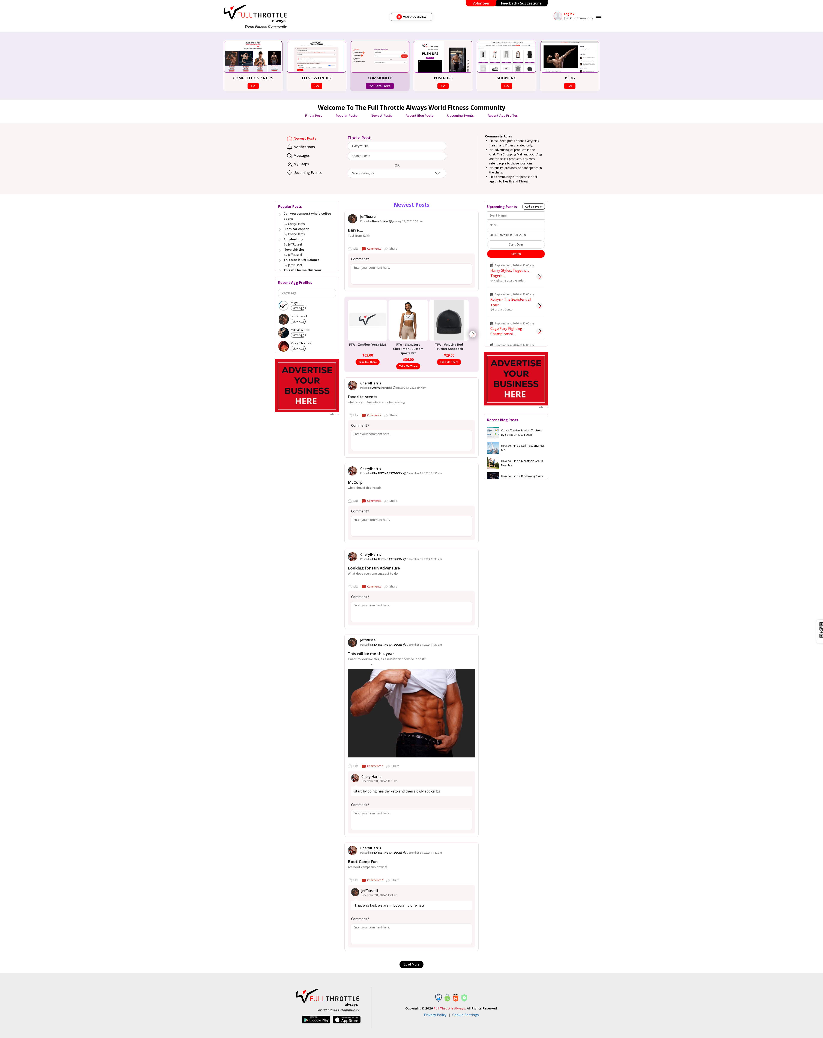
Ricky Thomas (301, 343)
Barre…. (355, 230)
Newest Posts (381, 115)
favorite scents (362, 396)
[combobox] (397, 146)
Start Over (516, 244)
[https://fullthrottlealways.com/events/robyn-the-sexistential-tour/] (539, 306)
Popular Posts (346, 115)
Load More (411, 964)
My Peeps (301, 164)
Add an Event (533, 206)
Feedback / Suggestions (521, 3)
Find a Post (313, 115)
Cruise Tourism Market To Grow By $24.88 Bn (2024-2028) (521, 432)
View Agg (298, 308)
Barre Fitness (380, 221)
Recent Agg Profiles (503, 115)
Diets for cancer (296, 229)
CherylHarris (296, 224)
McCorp (355, 482)
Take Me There (367, 362)
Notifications (304, 147)
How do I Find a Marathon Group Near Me (522, 463)
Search (516, 254)
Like (356, 248)
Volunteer (481, 3)
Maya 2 (296, 302)
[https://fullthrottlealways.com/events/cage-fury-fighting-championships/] (539, 331)
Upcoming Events (460, 115)
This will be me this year (302, 270)
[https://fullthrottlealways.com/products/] (472, 334)
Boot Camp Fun (363, 861)
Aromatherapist (382, 388)
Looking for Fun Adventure (374, 568)
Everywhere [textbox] (360, 146)
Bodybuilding (293, 239)
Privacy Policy (435, 1014)
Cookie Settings (465, 1014)
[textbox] (397, 156)
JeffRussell (295, 244)
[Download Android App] (316, 1019)
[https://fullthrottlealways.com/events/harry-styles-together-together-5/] (539, 276)
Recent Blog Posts (419, 115)
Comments (374, 248)
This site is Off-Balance (302, 260)
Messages (301, 155)
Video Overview (413, 18)
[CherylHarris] (352, 385)
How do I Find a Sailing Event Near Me (523, 448)
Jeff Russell (299, 316)
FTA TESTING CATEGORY (387, 473)
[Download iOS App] (346, 1019)
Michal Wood (300, 329)
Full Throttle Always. (450, 1008)
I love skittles (294, 249)
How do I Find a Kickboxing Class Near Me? (522, 478)
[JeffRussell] (352, 218)
